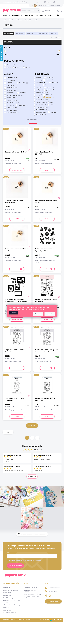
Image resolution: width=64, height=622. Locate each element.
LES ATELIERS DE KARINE (14, 95)
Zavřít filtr (8, 42)
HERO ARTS (24, 93)
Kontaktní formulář (53, 601)
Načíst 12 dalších (32, 425)
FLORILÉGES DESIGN (13, 88)
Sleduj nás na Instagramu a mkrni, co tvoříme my (33, 534)
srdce (48, 92)
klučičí (48, 95)
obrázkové (50, 97)
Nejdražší (30, 33)
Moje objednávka (7, 592)
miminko (49, 77)
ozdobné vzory (41, 102)
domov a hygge (41, 114)
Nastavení (13, 313)
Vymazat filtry (33, 123)
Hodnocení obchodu (32, 446)
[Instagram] (49, 595)
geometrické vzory (41, 100)
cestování (54, 112)
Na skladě (10, 65)
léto (47, 85)
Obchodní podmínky (8, 598)
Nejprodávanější (42, 33)
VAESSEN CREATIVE (13, 112)
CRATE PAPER (11, 85)
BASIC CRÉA (11, 83)
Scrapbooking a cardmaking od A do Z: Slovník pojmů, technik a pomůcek (32, 596)
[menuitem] (6, 15)
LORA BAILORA (12, 97)
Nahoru (9, 432)
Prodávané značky (7, 595)
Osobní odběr (6, 607)
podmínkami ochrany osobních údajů (31, 560)
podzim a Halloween (52, 80)
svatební (39, 77)
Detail (47, 170)
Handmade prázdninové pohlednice (30, 591)
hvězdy (39, 95)
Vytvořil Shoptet (44, 619)
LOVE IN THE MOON (13, 100)
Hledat (38, 10)
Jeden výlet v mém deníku (30, 587)
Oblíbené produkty (7, 610)
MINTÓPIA (10, 105)
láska (38, 80)
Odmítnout (38, 314)
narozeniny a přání (42, 107)
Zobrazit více (32, 476)
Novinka (18, 67)
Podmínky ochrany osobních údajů (11, 605)
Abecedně (53, 33)
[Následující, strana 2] (32, 438)
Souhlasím (50, 314)
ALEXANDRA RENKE (13, 78)
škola (52, 105)
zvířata (39, 92)
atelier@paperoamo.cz (54, 587)
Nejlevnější (20, 33)
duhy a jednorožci (41, 109)
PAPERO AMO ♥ (23, 105)
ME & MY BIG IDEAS (13, 102)
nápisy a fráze (41, 105)
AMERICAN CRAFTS (13, 80)
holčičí (39, 97)
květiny (39, 90)
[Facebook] (46, 595)
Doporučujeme (8, 33)
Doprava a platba (7, 2)
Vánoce (55, 82)
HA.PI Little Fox (11, 90)
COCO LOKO (23, 83)
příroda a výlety (51, 90)
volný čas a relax (41, 112)
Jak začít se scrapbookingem (20, 2)
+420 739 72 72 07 (53, 591)
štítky (52, 102)
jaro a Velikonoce (41, 82)
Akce (9, 67)
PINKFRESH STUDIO (13, 107)
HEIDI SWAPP (11, 93)
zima (38, 85)
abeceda (39, 87)
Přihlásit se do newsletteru (15, 565)
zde (43, 309)
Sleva (28, 67)
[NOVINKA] (17, 140)
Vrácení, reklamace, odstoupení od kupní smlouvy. (11, 601)
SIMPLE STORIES (12, 110)
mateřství (49, 87)
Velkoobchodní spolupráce (9, 612)
